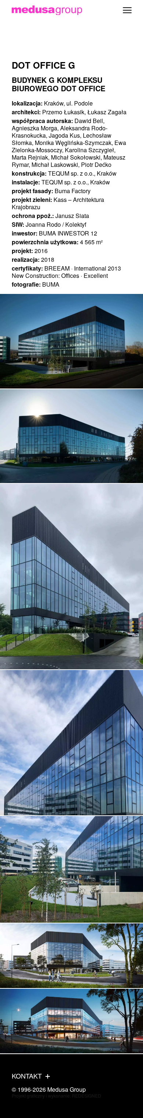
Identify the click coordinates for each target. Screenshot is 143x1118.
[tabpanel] (71, 341)
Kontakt (27, 1076)
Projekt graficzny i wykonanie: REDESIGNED (56, 1095)
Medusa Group (66, 1089)
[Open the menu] (127, 10)
